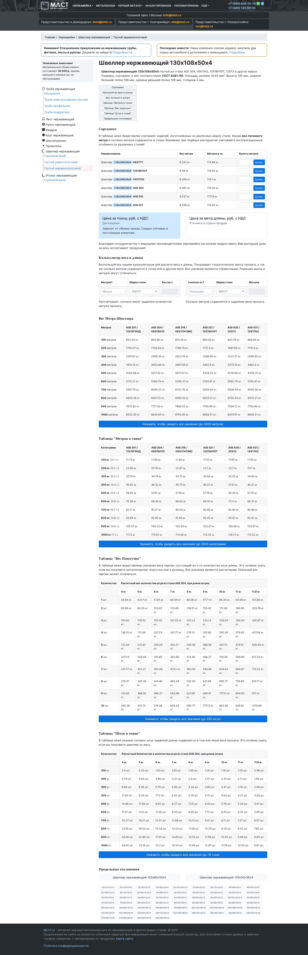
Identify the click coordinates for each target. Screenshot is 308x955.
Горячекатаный (55, 156)
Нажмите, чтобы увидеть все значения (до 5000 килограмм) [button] (183, 544)
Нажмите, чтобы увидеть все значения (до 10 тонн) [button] (183, 854)
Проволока (53, 145)
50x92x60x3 (162, 897)
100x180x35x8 (235, 907)
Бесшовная (52, 93)
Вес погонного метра (118, 97)
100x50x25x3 (107, 907)
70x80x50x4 (126, 902)
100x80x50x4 (162, 907)
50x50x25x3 (235, 892)
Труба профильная (57, 106)
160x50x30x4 (217, 913)
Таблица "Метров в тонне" (118, 103)
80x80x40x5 (217, 902)
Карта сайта (124, 938)
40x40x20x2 (235, 887)
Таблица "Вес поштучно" (117, 108)
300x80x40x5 (162, 918)
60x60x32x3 (217, 897)
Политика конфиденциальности (66, 946)
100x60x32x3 (126, 907)
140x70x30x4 (162, 913)
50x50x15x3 (198, 892)
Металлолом (105, 5)
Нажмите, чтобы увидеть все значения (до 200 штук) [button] (183, 719)
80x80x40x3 (198, 902)
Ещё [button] (204, 5)
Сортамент (118, 87)
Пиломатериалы (186, 5)
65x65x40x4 (253, 897)
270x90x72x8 (107, 918)
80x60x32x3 (162, 902)
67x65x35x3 (108, 902)
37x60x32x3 (198, 887)
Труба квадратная (57, 112)
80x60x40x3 (180, 902)
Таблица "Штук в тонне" (117, 113)
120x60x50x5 (107, 913)
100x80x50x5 (180, 907)
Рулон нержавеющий (60, 124)
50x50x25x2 (217, 892)
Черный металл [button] (129, 5)
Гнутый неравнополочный (62, 168)
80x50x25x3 (144, 902)
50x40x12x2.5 (144, 892)
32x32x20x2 (126, 887)
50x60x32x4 (144, 897)
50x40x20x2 (180, 892)
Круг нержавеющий (60, 135)
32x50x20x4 (162, 887)
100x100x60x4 (198, 907)
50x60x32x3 (126, 897)
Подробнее (237, 52)
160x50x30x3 (198, 913)
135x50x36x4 (144, 913)
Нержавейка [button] (82, 5)
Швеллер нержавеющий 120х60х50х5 (139, 877)
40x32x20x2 (217, 887)
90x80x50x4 (253, 902)
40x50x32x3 (253, 887)
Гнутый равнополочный (61, 162)
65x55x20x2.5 (235, 897)
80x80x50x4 (235, 902)
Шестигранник (56, 140)
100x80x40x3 (144, 907)
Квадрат (51, 129)
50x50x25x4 (253, 892)
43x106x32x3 (107, 892)
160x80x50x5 (235, 913)
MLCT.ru (49, 930)
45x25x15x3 (126, 892)
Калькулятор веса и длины (118, 92)
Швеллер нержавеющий (63, 151)
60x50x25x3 (198, 897)
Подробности (122, 52)
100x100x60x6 (217, 907)
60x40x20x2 (180, 897)
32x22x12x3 (108, 887)
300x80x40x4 (144, 918)
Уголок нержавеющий (61, 175)
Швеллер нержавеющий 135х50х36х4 (226, 877)
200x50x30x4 (253, 913)
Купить (259, 162)
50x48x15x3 (162, 892)
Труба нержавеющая (60, 88)
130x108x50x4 (126, 913)
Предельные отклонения (118, 118)
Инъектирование (158, 5)
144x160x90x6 (180, 913)
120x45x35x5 (253, 907)
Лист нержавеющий (60, 119)
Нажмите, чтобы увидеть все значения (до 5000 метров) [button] (183, 424)
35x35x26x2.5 (180, 887)
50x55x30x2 (107, 897)
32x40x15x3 (144, 887)
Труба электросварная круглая (66, 99)
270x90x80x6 (126, 918)
